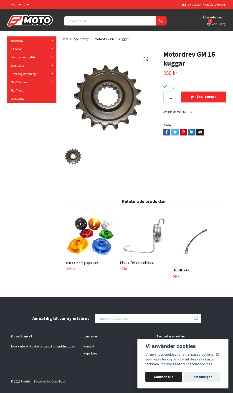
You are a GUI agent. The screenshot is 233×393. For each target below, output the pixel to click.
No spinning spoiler (82, 262)
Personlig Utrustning (23, 74)
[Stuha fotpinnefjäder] (144, 236)
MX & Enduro (19, 82)
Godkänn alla (163, 377)
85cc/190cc (17, 65)
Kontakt (89, 346)
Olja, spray (17, 98)
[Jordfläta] (197, 240)
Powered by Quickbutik (50, 381)
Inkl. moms (18, 4)
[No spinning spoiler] (90, 236)
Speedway (17, 40)
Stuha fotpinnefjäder (137, 262)
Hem (65, 39)
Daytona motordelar (23, 57)
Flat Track (17, 90)
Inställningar (202, 377)
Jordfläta (181, 270)
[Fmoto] (30, 21)
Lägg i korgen (206, 97)
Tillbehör (16, 49)
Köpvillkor (90, 353)
